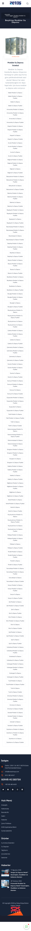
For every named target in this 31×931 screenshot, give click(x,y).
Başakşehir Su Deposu (15, 219)
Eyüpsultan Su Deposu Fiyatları (15, 410)
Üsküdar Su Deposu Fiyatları (15, 725)
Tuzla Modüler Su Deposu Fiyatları (15, 684)
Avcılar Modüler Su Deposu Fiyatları (15, 147)
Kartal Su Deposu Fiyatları (15, 511)
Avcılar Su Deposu (15, 152)
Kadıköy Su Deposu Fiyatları (15, 479)
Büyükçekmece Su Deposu (15, 321)
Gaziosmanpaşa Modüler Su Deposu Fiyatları (15, 435)
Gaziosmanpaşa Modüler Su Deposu (15, 430)
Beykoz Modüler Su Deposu (15, 260)
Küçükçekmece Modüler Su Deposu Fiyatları (15, 521)
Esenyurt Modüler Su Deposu (15, 381)
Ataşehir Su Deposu (15, 135)
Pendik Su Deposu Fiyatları (15, 564)
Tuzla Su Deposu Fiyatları (15, 692)
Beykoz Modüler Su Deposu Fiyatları (15, 264)
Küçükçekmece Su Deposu (15, 525)
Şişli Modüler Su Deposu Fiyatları (15, 636)
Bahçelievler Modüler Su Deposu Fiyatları (15, 181)
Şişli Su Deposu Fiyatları (15, 643)
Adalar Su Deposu (15, 102)
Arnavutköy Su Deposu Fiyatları (15, 122)
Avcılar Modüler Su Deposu (15, 143)
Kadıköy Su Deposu (15, 475)
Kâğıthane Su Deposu (15, 492)
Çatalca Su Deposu (15, 339)
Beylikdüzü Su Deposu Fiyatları (15, 290)
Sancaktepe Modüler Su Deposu (15, 568)
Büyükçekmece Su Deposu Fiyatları (15, 326)
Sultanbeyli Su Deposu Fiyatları (15, 660)
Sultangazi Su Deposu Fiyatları (15, 677)
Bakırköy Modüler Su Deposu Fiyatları (15, 197)
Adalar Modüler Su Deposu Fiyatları (15, 97)
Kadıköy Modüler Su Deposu (15, 466)
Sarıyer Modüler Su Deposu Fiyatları (15, 589)
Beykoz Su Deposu (15, 269)
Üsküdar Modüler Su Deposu (15, 712)
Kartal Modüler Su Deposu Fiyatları (15, 503)
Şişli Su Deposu (15, 639)
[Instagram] (17, 790)
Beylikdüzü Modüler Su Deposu (15, 277)
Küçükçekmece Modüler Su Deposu (15, 515)
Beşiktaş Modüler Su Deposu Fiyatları (15, 248)
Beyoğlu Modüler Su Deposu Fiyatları (15, 298)
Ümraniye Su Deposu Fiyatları (15, 708)
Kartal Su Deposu (15, 507)
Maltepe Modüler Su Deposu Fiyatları (15, 539)
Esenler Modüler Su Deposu (15, 364)
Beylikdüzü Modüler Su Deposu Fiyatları (15, 281)
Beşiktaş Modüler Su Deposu (15, 243)
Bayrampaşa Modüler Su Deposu (15, 226)
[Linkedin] (22, 790)
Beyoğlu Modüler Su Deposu (15, 293)
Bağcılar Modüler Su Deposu (15, 159)
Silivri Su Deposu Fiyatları (15, 628)
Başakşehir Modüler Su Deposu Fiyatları (15, 214)
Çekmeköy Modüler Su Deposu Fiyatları (15, 351)
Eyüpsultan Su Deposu (15, 407)
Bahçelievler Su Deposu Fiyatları (15, 189)
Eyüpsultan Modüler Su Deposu (15, 397)
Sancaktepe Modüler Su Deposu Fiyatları (15, 573)
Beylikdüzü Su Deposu (15, 286)
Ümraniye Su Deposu (15, 705)
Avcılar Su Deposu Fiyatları (15, 156)
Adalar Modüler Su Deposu (15, 92)
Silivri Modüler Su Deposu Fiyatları (15, 621)
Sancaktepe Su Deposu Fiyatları (15, 581)
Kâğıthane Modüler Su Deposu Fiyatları (15, 487)
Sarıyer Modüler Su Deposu (15, 585)
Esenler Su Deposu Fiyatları (15, 377)
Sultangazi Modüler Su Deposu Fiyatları (15, 668)
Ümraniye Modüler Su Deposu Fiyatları (15, 700)
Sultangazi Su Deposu (15, 673)
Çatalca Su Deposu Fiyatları (15, 343)
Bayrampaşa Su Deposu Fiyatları (15, 239)
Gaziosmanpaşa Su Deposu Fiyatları (15, 444)
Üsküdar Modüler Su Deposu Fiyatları (15, 717)
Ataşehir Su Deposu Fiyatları (15, 139)
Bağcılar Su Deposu (15, 169)
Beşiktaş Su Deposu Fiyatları (15, 256)
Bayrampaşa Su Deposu (15, 236)
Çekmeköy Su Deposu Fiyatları (15, 360)
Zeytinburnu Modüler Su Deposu (15, 729)
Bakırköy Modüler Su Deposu (15, 193)
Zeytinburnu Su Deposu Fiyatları (15, 742)
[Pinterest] (13, 790)
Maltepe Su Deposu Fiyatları (15, 548)
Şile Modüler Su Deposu (15, 602)
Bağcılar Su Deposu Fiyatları (15, 172)
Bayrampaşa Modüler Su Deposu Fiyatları (15, 231)
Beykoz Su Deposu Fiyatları (15, 273)
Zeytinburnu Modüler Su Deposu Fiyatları (15, 733)
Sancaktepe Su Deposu (15, 577)
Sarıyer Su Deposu (15, 594)
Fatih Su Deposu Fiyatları (15, 425)
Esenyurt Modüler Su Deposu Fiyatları (15, 385)
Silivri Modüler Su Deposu (15, 617)
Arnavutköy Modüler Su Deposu (15, 109)
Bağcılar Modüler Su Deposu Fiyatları (15, 164)
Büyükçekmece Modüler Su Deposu (15, 311)
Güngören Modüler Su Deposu (15, 449)
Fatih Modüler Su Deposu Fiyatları (15, 418)
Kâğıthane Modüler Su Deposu (15, 483)
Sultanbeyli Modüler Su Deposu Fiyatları (15, 651)
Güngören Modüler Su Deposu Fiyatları (15, 454)
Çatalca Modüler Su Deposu (15, 330)
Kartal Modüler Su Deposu (15, 499)
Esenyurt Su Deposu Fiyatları (15, 393)
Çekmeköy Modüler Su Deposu (15, 347)
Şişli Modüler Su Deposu (15, 632)
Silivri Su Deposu (15, 624)
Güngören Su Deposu (15, 458)
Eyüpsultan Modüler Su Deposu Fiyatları (15, 402)
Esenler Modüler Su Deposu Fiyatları (15, 368)
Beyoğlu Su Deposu (15, 303)
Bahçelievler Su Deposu (15, 185)
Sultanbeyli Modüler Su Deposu (15, 647)
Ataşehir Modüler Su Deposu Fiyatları (15, 130)
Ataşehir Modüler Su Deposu (15, 126)
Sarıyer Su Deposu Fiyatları (15, 598)
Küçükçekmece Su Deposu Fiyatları (15, 530)
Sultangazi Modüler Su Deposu (15, 664)
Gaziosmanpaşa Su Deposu (15, 440)
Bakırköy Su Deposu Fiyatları (15, 206)
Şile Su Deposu (15, 609)
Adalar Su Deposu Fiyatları (15, 105)
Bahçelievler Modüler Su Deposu (15, 176)
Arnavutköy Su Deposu (15, 118)
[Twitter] (3, 790)
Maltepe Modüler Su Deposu (15, 535)
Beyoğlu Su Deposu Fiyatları (15, 306)
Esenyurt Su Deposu (15, 390)
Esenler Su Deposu (15, 373)
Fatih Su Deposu (15, 422)
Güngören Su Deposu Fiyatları (15, 462)
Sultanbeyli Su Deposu (15, 656)
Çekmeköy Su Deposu (15, 356)
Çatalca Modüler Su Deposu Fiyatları (15, 335)
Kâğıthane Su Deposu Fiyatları (15, 496)
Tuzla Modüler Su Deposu (15, 680)
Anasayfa (7, 14)
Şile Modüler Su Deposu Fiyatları (15, 605)
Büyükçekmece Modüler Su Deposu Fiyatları (15, 316)
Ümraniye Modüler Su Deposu (15, 696)
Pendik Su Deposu (15, 561)
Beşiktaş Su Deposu (15, 252)
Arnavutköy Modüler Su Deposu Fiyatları (15, 114)
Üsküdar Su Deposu (15, 722)
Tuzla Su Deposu (15, 688)
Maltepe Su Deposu (15, 544)
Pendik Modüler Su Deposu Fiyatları (15, 556)
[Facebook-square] (8, 790)
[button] (26, 926)
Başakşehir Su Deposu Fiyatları (15, 223)
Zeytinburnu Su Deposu (15, 738)
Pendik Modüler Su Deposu (15, 551)
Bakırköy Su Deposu (15, 202)
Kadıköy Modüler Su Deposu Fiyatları (15, 470)
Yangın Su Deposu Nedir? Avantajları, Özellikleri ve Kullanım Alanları (19, 875)
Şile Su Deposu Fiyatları (15, 613)
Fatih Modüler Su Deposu (15, 414)
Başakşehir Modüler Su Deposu (15, 210)
